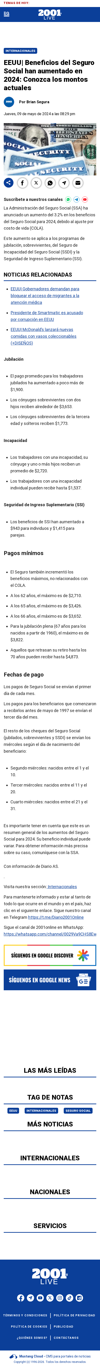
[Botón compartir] (8, 183)
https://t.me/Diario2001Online (56, 917)
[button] (22, 183)
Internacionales (20, 51)
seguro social (78, 1110)
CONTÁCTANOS (66, 1338)
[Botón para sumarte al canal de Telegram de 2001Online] (76, 199)
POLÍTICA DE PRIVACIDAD (74, 1315)
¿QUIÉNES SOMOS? (32, 1338)
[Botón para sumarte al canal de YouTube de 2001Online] (85, 199)
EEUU (13, 1110)
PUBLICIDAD (63, 1326)
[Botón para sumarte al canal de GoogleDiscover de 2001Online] (50, 955)
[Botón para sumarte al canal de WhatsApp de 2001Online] (68, 199)
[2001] (50, 14)
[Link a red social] (20, 1298)
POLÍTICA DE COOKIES (29, 1326)
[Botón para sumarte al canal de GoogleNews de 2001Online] (50, 979)
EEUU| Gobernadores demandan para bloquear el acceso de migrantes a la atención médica (45, 295)
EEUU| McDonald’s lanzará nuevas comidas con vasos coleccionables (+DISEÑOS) (44, 336)
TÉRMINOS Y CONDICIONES (25, 1315)
